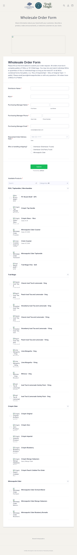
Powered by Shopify (48, 550)
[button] (4, 5)
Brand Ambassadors (38, 538)
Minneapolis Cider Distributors (35, 550)
